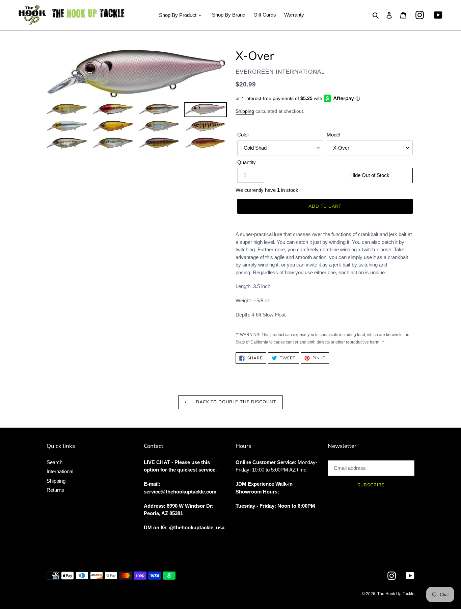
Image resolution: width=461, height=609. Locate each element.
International (60, 471)
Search (54, 462)
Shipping (245, 111)
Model (333, 134)
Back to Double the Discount (235, 402)
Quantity (246, 162)
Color (243, 134)
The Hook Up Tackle (395, 593)
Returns (55, 490)
